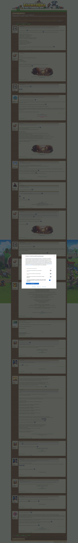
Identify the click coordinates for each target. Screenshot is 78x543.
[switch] (50, 270)
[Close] (54, 256)
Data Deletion (34, 286)
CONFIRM (32, 283)
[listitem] (39, 268)
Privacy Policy (44, 286)
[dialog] (39, 271)
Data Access (39, 286)
